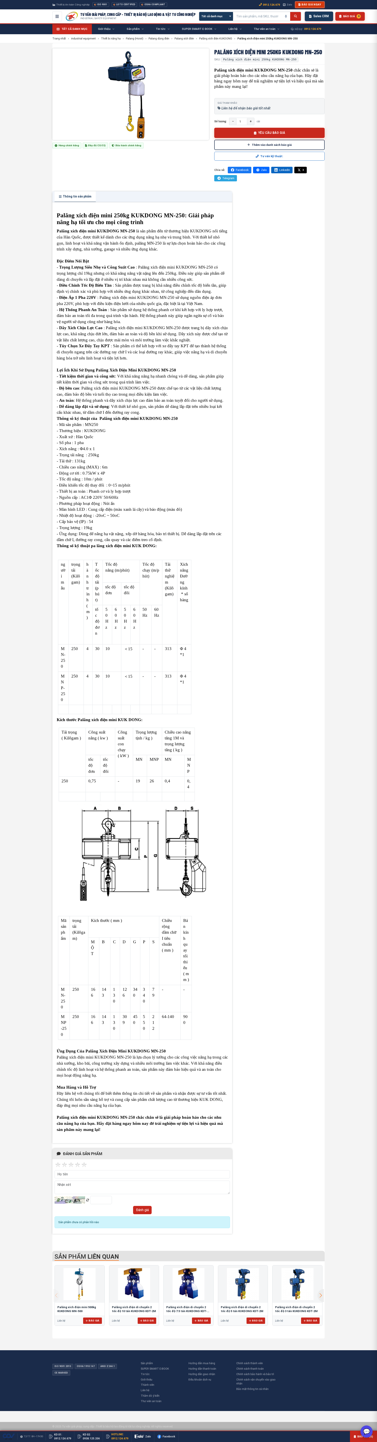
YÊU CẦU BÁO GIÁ (271, 132)
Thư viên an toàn (151, 1401)
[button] (320, 1295)
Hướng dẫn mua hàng (201, 1363)
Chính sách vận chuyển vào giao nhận (256, 1381)
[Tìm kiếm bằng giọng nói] (286, 16)
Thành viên (147, 1384)
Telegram (228, 178)
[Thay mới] (87, 1200)
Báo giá (94, 1320)
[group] (130, 94)
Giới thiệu (146, 1379)
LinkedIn (284, 170)
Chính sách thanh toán (250, 1368)
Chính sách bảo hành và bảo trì (255, 1374)
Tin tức (145, 1374)
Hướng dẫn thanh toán (202, 1368)
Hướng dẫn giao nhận (201, 1374)
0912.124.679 (271, 4)
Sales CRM (321, 16)
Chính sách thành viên (249, 1363)
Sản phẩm (147, 1363)
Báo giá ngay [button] (311, 4)
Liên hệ (145, 1390)
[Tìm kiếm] (295, 16)
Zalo (289, 4)
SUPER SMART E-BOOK (155, 1368)
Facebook (242, 170)
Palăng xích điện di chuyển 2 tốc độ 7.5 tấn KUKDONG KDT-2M (186, 1311)
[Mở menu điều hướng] (57, 16)
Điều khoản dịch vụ (199, 1379)
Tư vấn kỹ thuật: (271, 156)
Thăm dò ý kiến (150, 1395)
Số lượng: (220, 121)
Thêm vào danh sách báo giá (272, 144)
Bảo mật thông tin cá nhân (252, 1389)
